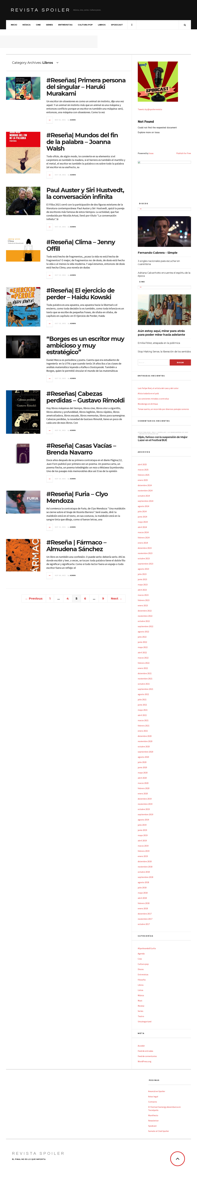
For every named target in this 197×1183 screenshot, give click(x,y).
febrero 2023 (143, 600)
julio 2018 (142, 887)
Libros (102, 25)
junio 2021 (142, 704)
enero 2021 (143, 730)
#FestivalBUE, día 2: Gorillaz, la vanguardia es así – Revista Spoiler (163, 433)
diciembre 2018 (145, 861)
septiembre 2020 (145, 751)
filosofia (142, 979)
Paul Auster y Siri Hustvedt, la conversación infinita (85, 193)
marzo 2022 (143, 657)
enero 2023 (143, 605)
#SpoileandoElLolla (147, 948)
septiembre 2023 (145, 563)
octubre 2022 (144, 621)
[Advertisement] (49, 41)
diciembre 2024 (145, 485)
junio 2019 (142, 830)
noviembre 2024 (145, 490)
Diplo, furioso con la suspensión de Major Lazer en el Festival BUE (162, 439)
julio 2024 (142, 511)
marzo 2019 (143, 845)
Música (27, 25)
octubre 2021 (144, 683)
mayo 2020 (143, 772)
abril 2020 (142, 777)
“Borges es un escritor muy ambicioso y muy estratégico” (85, 345)
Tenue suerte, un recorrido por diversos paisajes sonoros (163, 409)
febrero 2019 (143, 851)
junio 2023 (142, 579)
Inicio (14, 25)
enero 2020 (143, 793)
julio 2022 (142, 636)
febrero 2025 (143, 474)
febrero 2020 (143, 788)
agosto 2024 (143, 506)
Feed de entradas (145, 1051)
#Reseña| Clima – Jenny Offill (80, 245)
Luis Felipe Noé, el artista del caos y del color (158, 388)
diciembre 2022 (145, 610)
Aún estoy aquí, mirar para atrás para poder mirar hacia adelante (161, 333)
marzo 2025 (143, 469)
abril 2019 (142, 840)
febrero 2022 (143, 663)
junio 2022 (142, 642)
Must (140, 1000)
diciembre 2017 (145, 913)
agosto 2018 (143, 882)
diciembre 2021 (145, 673)
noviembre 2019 (145, 804)
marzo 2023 (143, 595)
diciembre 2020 (145, 736)
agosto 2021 (143, 694)
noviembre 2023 (145, 553)
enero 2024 (143, 542)
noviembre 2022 (145, 616)
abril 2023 (142, 589)
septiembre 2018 (145, 877)
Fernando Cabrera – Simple (157, 252)
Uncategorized (144, 1021)
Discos (141, 969)
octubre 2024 (144, 495)
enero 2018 (143, 908)
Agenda (141, 953)
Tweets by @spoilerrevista (150, 109)
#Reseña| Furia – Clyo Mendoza (77, 497)
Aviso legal (153, 1096)
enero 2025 (143, 480)
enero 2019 (143, 856)
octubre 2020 (144, 746)
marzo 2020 (143, 783)
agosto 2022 (143, 631)
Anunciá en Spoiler (156, 1091)
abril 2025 (142, 464)
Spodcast (117, 25)
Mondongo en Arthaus (148, 404)
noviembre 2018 (145, 866)
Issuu (151, 153)
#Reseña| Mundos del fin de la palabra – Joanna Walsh (82, 141)
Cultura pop (85, 25)
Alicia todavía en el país (148, 393)
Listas (140, 990)
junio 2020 (142, 767)
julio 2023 (142, 574)
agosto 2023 (143, 569)
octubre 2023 (144, 558)
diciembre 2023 (145, 548)
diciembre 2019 (145, 798)
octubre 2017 (144, 924)
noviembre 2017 (145, 919)
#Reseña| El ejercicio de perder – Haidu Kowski (80, 294)
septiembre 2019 (145, 814)
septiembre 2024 (145, 501)
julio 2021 (142, 699)
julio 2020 (142, 762)
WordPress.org (144, 1061)
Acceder (141, 1045)
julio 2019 (142, 824)
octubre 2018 (144, 872)
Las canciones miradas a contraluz (153, 398)
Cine (38, 25)
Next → (116, 598)
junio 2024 (142, 516)
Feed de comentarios (147, 1056)
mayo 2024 (143, 522)
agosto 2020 (143, 757)
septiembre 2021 (145, 689)
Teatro (141, 1016)
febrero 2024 (143, 537)
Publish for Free (183, 153)
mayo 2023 (143, 584)
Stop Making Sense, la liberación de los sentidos (164, 351)
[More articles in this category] (140, 209)
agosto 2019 (143, 819)
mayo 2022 (143, 647)
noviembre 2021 (145, 678)
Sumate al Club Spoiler (158, 1131)
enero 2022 (143, 668)
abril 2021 (142, 715)
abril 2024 (142, 527)
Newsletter (153, 1120)
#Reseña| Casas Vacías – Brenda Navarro (81, 449)
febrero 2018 (143, 903)
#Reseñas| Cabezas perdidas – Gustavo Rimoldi (85, 397)
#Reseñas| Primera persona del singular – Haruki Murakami (86, 86)
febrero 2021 (143, 725)
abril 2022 (142, 652)
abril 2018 (142, 898)
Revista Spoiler (40, 10)
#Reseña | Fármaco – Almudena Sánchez (76, 546)
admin (73, 120)
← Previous (33, 598)
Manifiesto (153, 1115)
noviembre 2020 (145, 741)
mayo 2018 (143, 892)
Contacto (152, 1101)
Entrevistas (65, 25)
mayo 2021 (143, 710)
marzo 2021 (143, 720)
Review (141, 1005)
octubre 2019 (144, 809)
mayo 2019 (143, 835)
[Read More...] (50, 120)
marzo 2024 (143, 532)
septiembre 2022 (145, 626)
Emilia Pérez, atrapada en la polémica (159, 343)
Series (49, 25)
